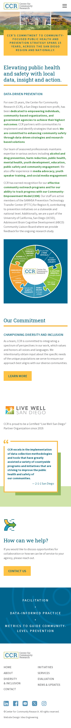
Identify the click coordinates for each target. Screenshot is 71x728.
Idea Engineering (29, 717)
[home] (18, 6)
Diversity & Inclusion (12, 681)
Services (44, 673)
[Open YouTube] (25, 703)
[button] (64, 5)
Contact (10, 689)
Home (7, 667)
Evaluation (46, 679)
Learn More (17, 376)
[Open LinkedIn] (6, 703)
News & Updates (49, 685)
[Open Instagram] (44, 703)
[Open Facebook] (15, 703)
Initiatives (45, 667)
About (8, 673)
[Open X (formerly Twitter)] (34, 703)
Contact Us (17, 571)
